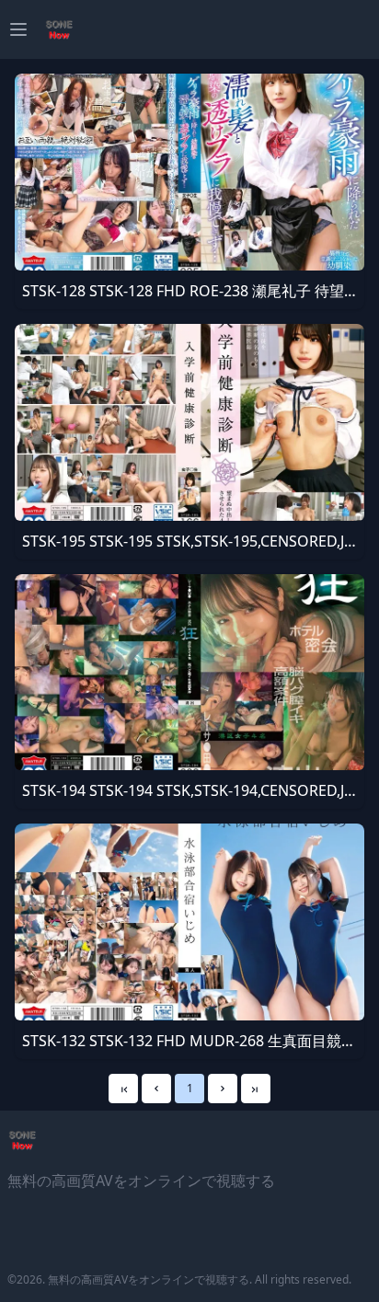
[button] (156, 1088)
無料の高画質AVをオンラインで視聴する (148, 1279)
